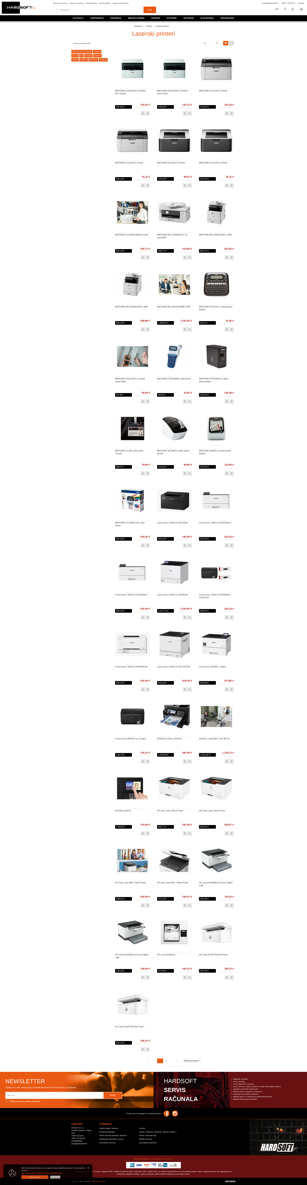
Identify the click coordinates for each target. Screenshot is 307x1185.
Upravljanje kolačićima (148, 1143)
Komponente (97, 18)
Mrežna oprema (136, 18)
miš (81, 56)
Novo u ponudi (77, 3)
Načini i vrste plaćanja (147, 1135)
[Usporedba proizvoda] (147, 113)
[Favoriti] (142, 113)
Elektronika (207, 18)
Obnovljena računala (107, 1143)
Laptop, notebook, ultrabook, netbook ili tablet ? (158, 1132)
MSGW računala (145, 1139)
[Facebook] (168, 1113)
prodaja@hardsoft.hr (270, 3)
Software (188, 18)
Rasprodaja (91, 3)
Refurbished (227, 18)
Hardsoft (181, 1090)
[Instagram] (176, 1113)
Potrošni (172, 18)
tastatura (103, 60)
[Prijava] (293, 9)
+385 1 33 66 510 (288, 3)
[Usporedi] (148, 53)
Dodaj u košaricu (129, 113)
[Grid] (225, 43)
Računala (78, 18)
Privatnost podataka (107, 1132)
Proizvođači (105, 3)
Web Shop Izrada (98, 1181)
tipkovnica (93, 60)
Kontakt (301, 3)
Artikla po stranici (191, 1061)
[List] (231, 43)
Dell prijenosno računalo (81, 52)
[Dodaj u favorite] (148, 59)
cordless (97, 56)
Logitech (97, 52)
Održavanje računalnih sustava (111, 1139)
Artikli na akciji (60, 3)
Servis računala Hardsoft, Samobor (113, 1135)
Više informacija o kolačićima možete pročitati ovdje (41, 1173)
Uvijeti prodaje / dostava (108, 1128)
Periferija (115, 18)
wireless (88, 56)
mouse (75, 56)
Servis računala (120, 3)
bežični (75, 60)
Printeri (155, 18)
